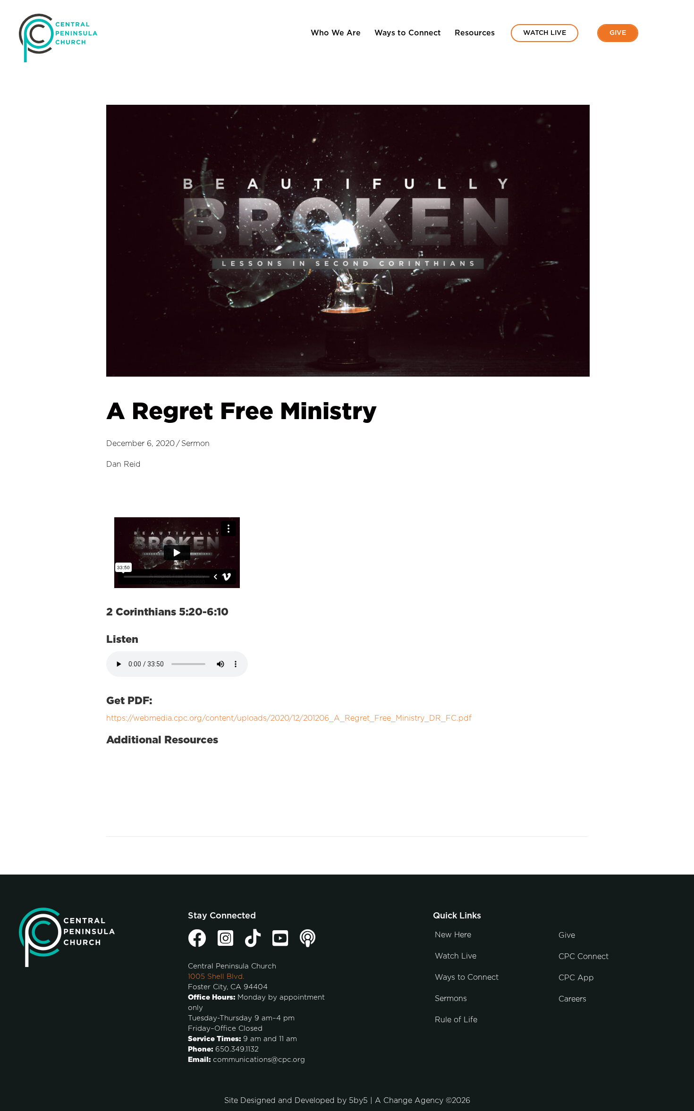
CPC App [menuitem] (576, 978)
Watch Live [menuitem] (544, 33)
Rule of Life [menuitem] (456, 1020)
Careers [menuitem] (572, 999)
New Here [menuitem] (453, 935)
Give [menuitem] (617, 33)
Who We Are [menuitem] (336, 33)
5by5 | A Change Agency (396, 1100)
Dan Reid (123, 464)
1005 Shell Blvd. (216, 976)
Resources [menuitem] (475, 33)
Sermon (195, 443)
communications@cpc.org (259, 1059)
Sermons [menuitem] (451, 998)
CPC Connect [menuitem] (584, 956)
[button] (661, 33)
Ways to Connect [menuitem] (407, 33)
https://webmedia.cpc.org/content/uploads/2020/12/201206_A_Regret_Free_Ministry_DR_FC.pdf (289, 718)
